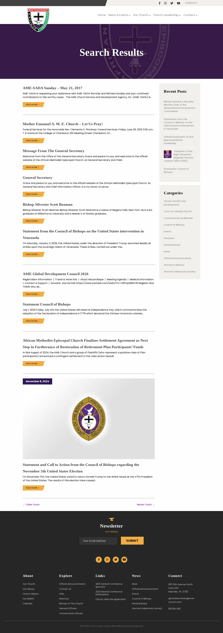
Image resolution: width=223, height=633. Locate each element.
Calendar (27, 603)
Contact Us (65, 589)
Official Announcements (177, 258)
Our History (28, 589)
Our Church (29, 584)
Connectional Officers (71, 613)
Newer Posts (146, 504)
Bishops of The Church (71, 603)
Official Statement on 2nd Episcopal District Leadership (178, 140)
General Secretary (37, 177)
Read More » (32, 104)
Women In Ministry (174, 264)
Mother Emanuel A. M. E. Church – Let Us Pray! (63, 124)
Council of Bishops (174, 224)
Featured (169, 238)
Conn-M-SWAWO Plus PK (178, 211)
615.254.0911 (174, 608)
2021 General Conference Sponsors (109, 585)
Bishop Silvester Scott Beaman (48, 204)
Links (61, 593)
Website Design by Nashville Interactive (127, 626)
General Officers (68, 608)
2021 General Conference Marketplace (109, 593)
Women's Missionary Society (180, 271)
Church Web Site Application (111, 599)
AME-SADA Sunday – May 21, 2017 (52, 88)
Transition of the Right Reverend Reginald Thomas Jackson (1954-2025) (178, 156)
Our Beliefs (28, 598)
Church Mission (31, 593)
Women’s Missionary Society (147, 608)
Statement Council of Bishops (47, 304)
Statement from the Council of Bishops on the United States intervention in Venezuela (179, 124)
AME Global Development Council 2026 (55, 274)
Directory (64, 598)
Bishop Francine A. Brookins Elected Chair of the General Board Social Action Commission (179, 106)
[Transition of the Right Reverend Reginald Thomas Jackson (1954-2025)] (167, 154)
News (167, 251)
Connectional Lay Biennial (178, 218)
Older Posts (31, 504)
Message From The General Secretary (53, 151)
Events (167, 231)
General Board (172, 244)
